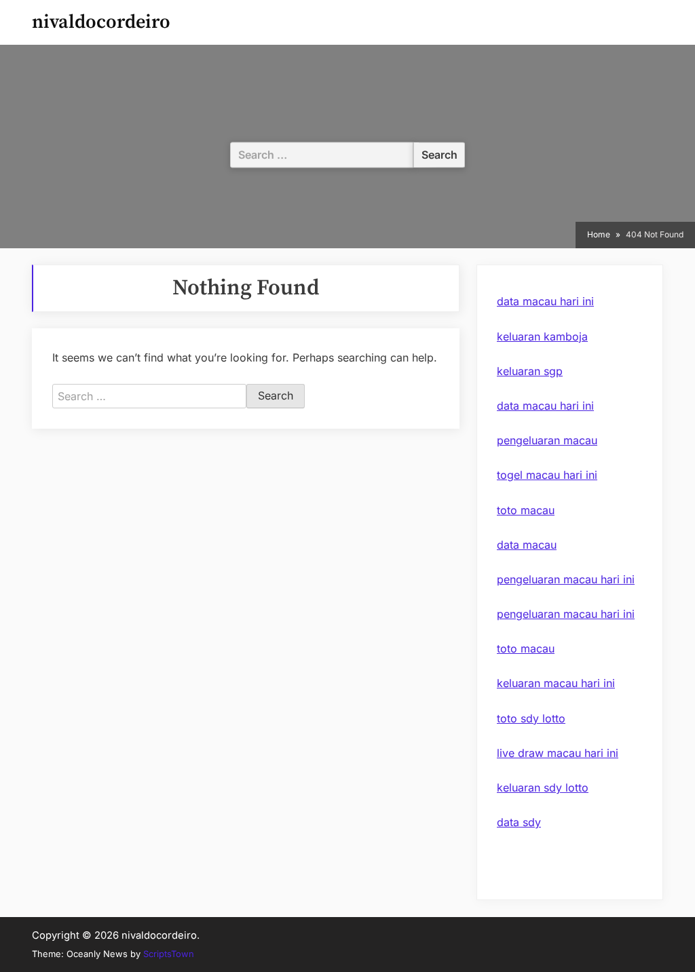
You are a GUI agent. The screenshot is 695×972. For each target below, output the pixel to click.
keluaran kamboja (542, 336)
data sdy (519, 822)
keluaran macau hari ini (556, 683)
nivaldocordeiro (101, 22)
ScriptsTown (168, 953)
